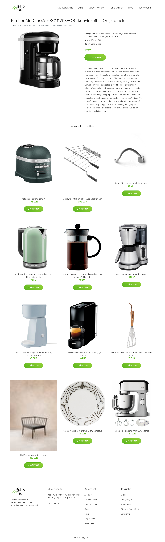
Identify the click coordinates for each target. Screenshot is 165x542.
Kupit (86, 509)
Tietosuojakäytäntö (130, 509)
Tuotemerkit (145, 7)
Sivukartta (125, 514)
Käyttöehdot (127, 504)
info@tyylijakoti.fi (55, 503)
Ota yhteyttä (126, 499)
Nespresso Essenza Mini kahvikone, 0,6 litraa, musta (82, 354)
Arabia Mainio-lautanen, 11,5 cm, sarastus (82, 431)
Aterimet (88, 495)
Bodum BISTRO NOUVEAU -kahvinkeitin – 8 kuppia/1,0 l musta (82, 275)
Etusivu (14, 25)
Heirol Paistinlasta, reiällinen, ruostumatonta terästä (131, 354)
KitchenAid (115, 36)
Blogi (131, 7)
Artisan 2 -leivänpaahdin (33, 199)
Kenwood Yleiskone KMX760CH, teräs (131, 431)
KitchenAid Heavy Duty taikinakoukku (131, 183)
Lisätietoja (95, 57)
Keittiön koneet (96, 7)
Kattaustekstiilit (65, 7)
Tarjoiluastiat (116, 7)
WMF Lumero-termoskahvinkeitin (131, 274)
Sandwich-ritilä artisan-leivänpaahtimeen (82, 199)
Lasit (80, 7)
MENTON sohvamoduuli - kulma (33, 455)
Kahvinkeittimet (129, 33)
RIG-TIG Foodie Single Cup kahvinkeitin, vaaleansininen (33, 354)
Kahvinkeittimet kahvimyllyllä (97, 36)
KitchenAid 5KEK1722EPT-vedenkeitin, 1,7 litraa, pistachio (33, 275)
